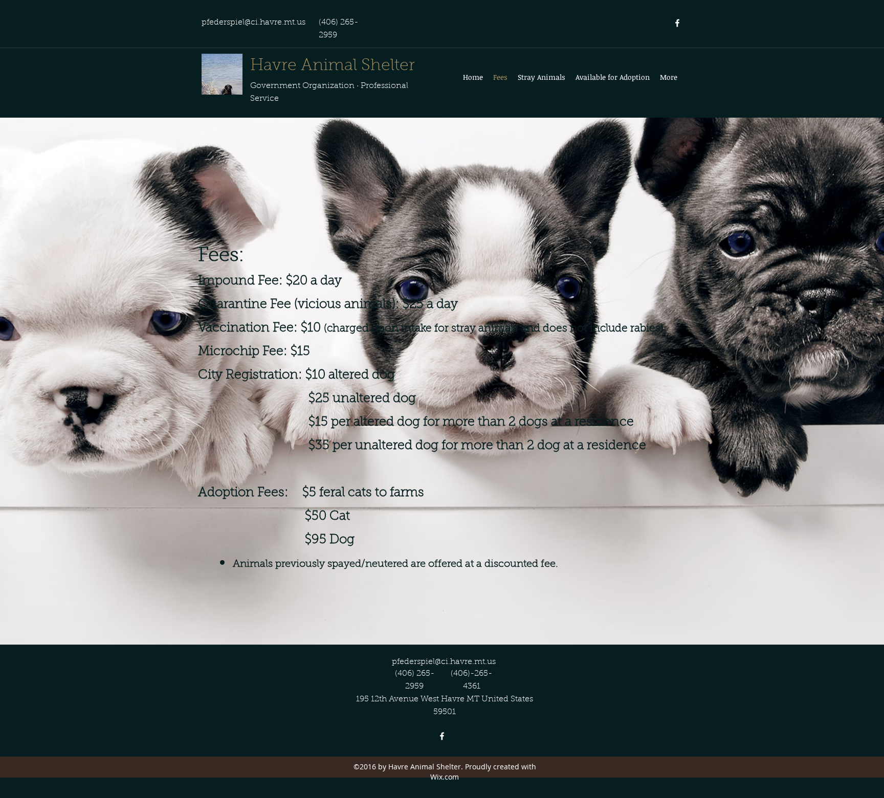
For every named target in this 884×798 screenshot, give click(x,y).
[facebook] (677, 23)
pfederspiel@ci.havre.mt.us (253, 22)
